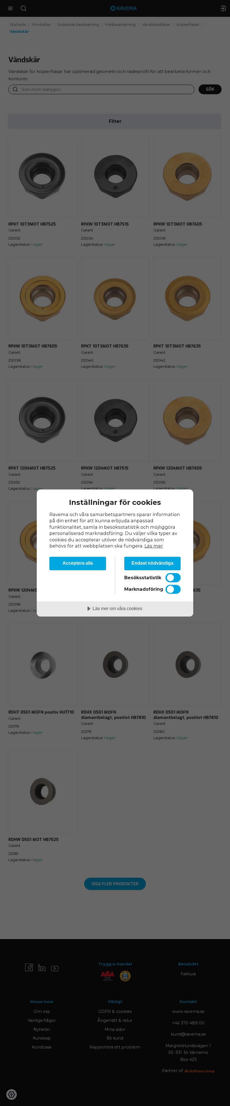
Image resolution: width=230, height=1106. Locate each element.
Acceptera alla (78, 562)
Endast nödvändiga (152, 562)
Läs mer (153, 546)
